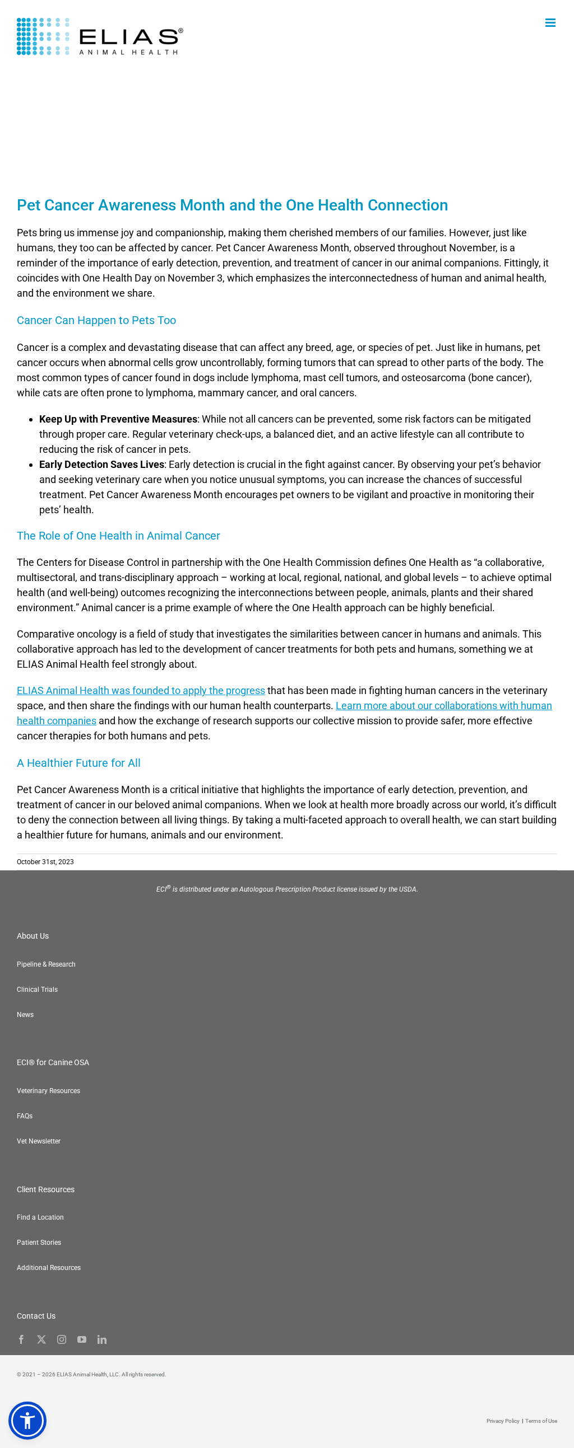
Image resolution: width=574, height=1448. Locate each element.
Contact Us (36, 1315)
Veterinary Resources (48, 1091)
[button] (27, 1420)
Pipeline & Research (46, 964)
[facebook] (21, 1339)
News (25, 1015)
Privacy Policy (503, 1421)
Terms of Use (541, 1421)
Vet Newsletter (39, 1141)
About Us (33, 935)
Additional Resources (49, 1268)
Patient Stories (39, 1243)
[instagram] (61, 1339)
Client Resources (46, 1189)
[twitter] (41, 1339)
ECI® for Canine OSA (53, 1062)
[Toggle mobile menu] (551, 23)
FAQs (25, 1116)
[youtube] (81, 1339)
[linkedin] (102, 1339)
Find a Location (40, 1217)
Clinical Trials (37, 990)
